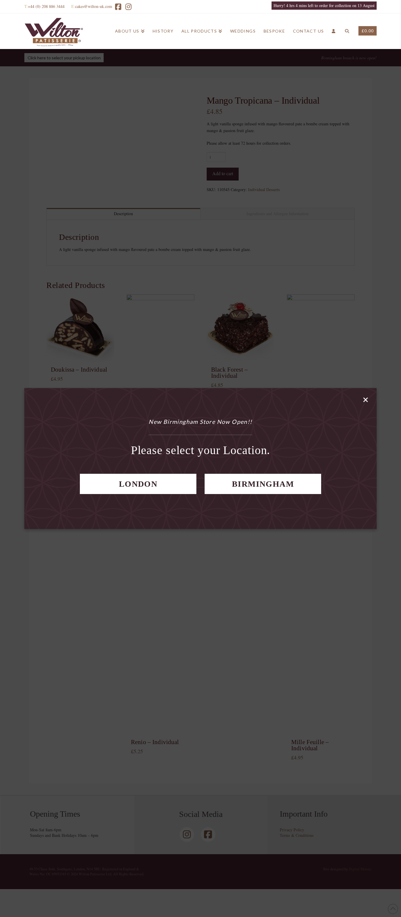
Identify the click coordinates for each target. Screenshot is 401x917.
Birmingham (263, 483)
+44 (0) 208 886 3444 (46, 6)
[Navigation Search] (346, 31)
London (138, 483)
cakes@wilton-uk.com (93, 6)
